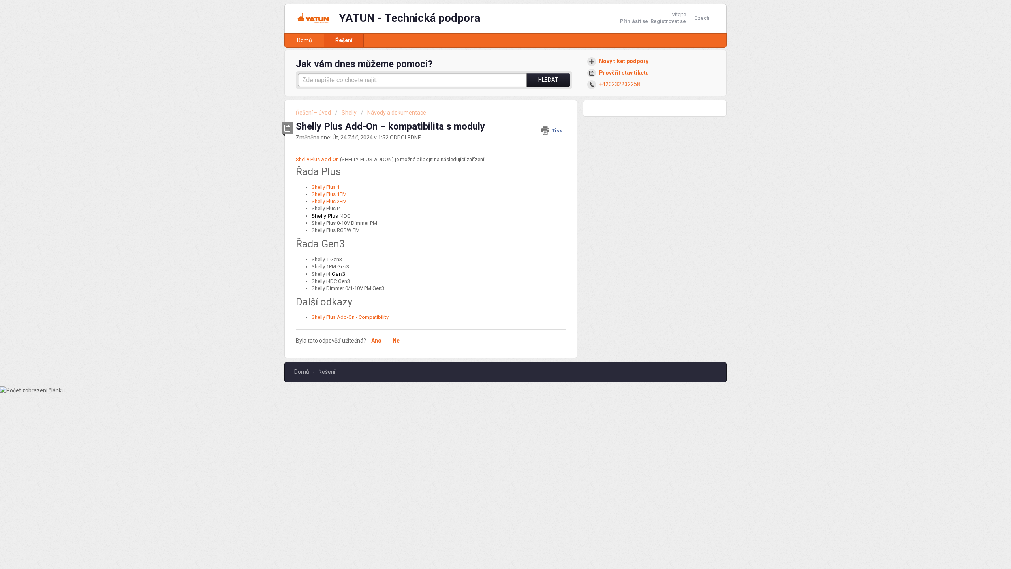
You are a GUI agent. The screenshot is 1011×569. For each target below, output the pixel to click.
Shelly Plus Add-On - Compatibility (350, 317)
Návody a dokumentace (396, 112)
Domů (304, 40)
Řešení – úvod (314, 112)
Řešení (344, 40)
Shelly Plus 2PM (329, 201)
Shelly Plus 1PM (329, 194)
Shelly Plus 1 (326, 187)
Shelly (349, 112)
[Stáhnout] (491, 183)
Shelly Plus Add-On (317, 159)
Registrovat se (668, 21)
